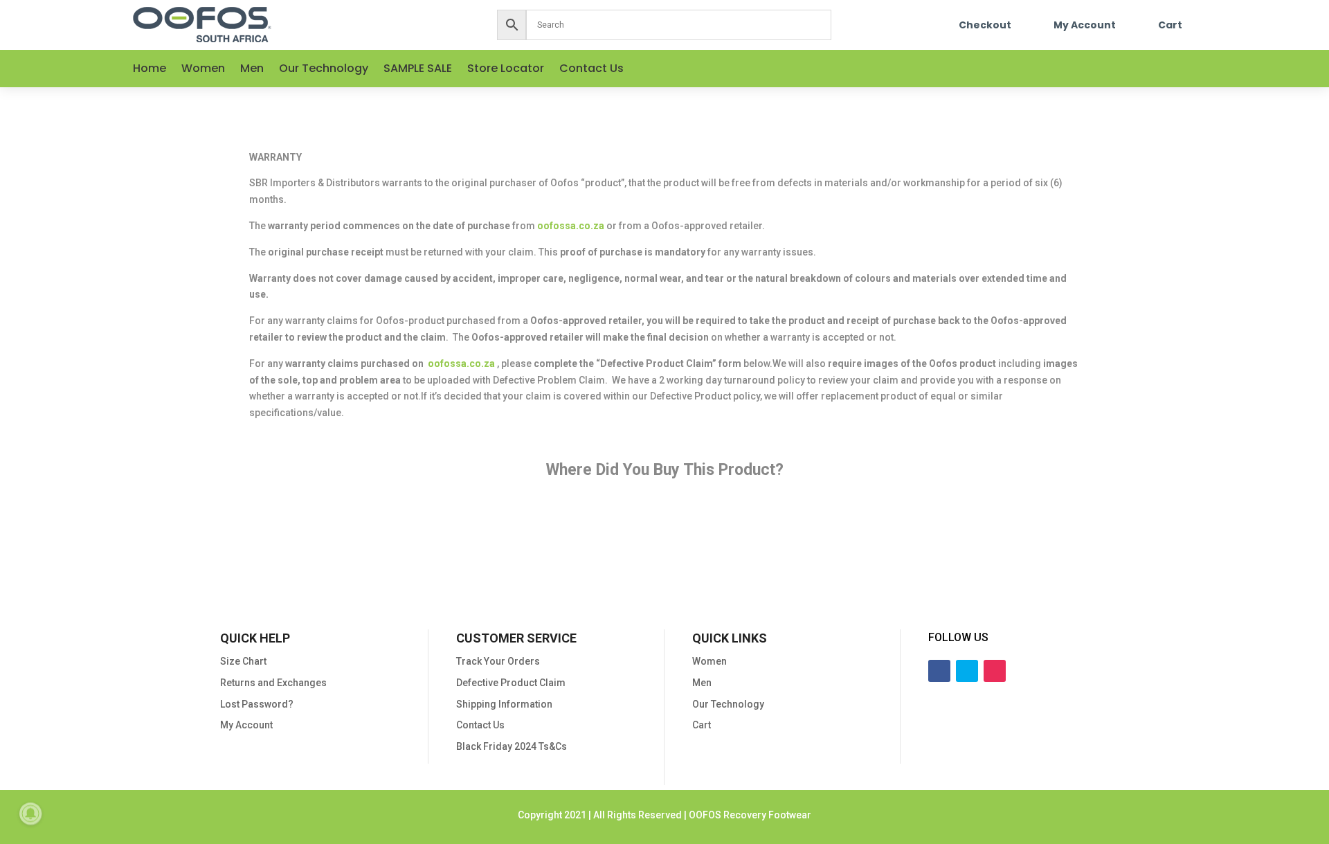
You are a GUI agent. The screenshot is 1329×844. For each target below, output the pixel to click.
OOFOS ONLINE (451, 534)
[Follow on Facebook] (1130, 68)
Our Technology (323, 70)
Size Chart (243, 661)
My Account (1085, 25)
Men (252, 70)
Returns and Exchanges (273, 682)
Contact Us (591, 70)
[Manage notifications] (30, 813)
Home (149, 70)
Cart (1170, 25)
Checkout (985, 25)
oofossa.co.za (570, 225)
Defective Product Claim (511, 682)
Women (203, 70)
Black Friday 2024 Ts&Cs (511, 746)
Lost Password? (256, 704)
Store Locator (505, 70)
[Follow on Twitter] (1157, 68)
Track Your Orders (498, 661)
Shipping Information (504, 704)
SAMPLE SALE (417, 70)
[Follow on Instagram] (1185, 68)
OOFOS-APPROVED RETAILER (879, 534)
